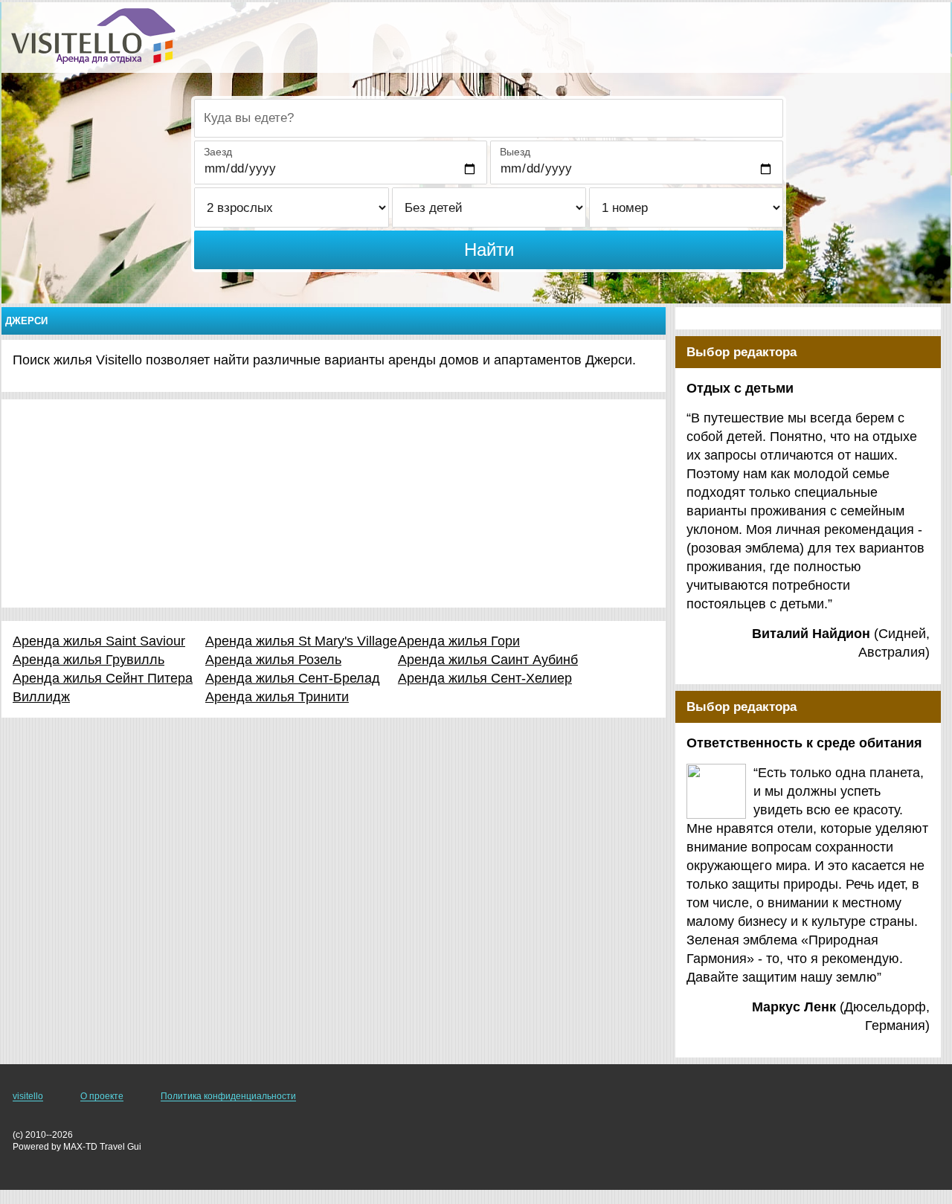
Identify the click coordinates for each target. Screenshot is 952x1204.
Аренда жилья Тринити (277, 696)
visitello (28, 1096)
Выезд (515, 152)
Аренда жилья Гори (459, 641)
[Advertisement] (333, 503)
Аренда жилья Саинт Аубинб (488, 659)
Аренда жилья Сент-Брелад (292, 678)
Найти (489, 249)
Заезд (218, 152)
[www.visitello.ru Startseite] (93, 36)
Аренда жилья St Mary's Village (301, 641)
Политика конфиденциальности (228, 1096)
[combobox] (488, 118)
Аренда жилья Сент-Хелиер (485, 678)
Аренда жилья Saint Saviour (99, 641)
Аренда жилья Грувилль (88, 659)
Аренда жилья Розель (273, 659)
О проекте (101, 1096)
